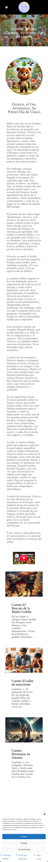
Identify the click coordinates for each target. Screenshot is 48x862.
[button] (44, 814)
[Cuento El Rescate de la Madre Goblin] (24, 608)
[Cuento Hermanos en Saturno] (24, 751)
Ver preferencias (24, 849)
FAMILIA (12, 575)
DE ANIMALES (24, 22)
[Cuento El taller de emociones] (24, 681)
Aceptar (24, 837)
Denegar (24, 843)
